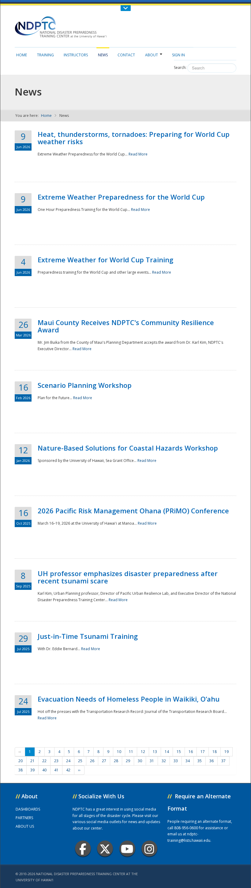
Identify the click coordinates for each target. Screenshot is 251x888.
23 (56, 760)
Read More (138, 154)
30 (140, 760)
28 (116, 760)
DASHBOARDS (28, 809)
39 (32, 770)
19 (226, 751)
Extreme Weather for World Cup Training (105, 259)
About (151, 55)
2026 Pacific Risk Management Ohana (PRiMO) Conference (133, 510)
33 (176, 760)
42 (68, 770)
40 (44, 770)
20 (20, 760)
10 (119, 751)
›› (79, 770)
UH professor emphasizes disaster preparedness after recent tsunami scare (128, 577)
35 (199, 760)
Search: (180, 67)
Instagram (149, 848)
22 (44, 760)
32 (164, 760)
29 (128, 760)
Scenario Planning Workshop (85, 385)
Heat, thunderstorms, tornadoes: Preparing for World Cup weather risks (134, 137)
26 (92, 760)
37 (223, 760)
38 (20, 770)
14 (167, 751)
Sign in (178, 55)
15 (179, 751)
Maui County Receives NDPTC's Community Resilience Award (126, 326)
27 (104, 760)
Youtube (127, 848)
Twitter (105, 848)
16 (191, 751)
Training (45, 55)
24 (68, 760)
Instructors (76, 55)
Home (21, 55)
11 (131, 751)
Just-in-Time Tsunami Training (88, 636)
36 (211, 760)
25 (80, 760)
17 (202, 751)
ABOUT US (25, 826)
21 (32, 760)
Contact (126, 55)
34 (187, 760)
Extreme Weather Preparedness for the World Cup (121, 196)
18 (214, 751)
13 (155, 751)
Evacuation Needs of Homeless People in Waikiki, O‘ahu (128, 698)
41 (56, 770)
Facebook (83, 848)
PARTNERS (24, 817)
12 (143, 751)
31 (152, 760)
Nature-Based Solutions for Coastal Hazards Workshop (128, 447)
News (103, 55)
